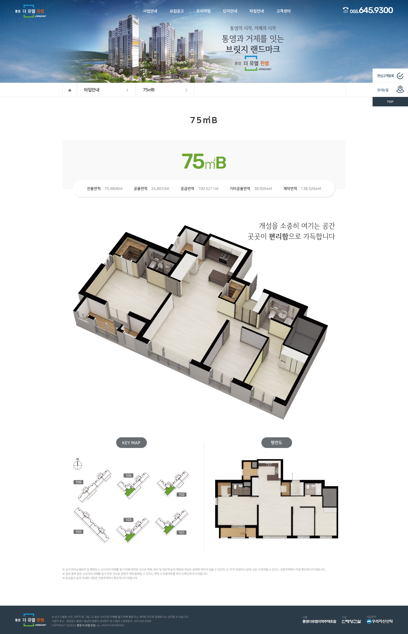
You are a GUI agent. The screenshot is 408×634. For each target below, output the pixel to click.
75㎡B (149, 90)
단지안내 (230, 11)
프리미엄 (203, 11)
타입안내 (257, 11)
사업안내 (150, 11)
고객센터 (283, 11)
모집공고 (177, 11)
